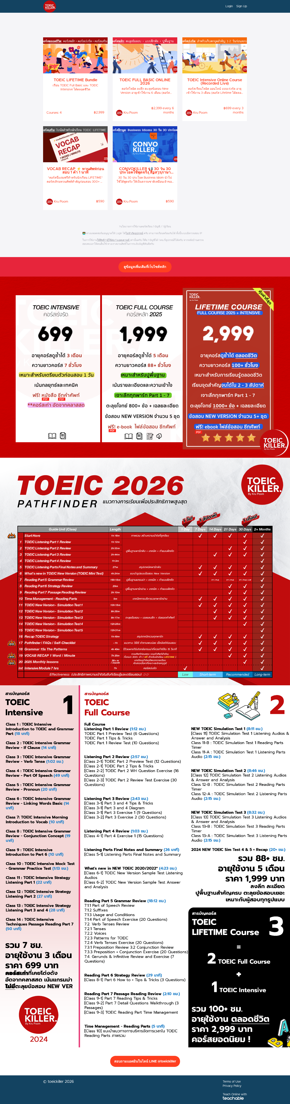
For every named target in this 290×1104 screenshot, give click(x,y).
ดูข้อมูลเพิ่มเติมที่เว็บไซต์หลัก (145, 267)
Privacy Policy (232, 1085)
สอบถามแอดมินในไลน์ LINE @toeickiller (145, 1061)
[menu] (234, 6)
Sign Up (241, 6)
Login (229, 6)
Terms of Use (232, 1081)
